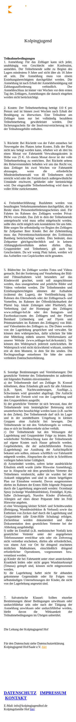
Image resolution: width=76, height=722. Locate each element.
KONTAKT (16, 697)
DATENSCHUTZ (20, 692)
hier (44, 647)
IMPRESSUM (53, 692)
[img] (20, 12)
